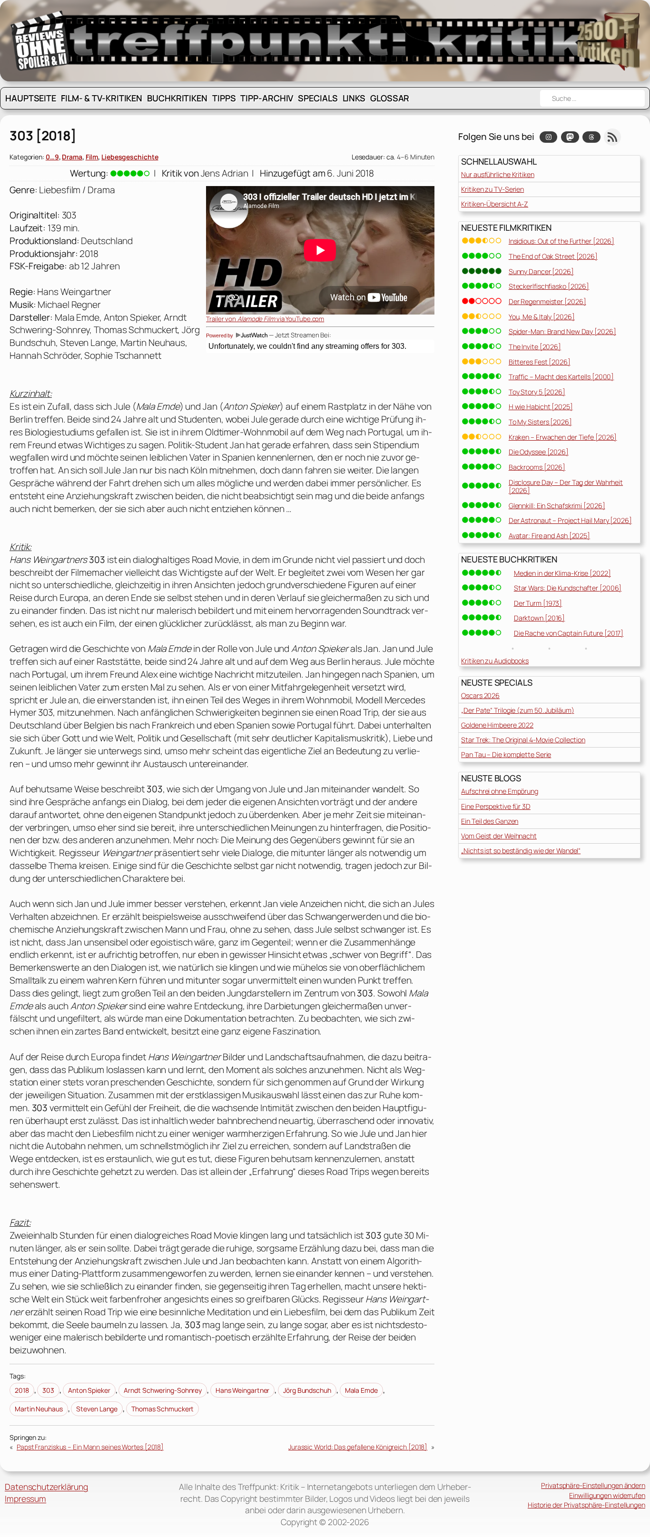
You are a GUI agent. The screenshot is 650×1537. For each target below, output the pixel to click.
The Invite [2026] (535, 346)
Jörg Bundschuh (307, 1390)
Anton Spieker (89, 1390)
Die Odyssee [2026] (539, 451)
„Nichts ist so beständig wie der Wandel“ (521, 850)
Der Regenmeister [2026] (547, 301)
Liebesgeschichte (129, 156)
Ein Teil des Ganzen (489, 821)
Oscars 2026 (480, 695)
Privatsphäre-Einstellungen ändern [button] (593, 1485)
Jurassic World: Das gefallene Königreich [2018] (357, 1446)
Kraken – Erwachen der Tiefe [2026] (563, 437)
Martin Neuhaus (39, 1408)
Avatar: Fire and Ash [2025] (549, 535)
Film (92, 156)
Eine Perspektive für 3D (496, 806)
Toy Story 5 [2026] (537, 391)
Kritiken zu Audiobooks (495, 660)
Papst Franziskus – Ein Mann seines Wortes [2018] (90, 1446)
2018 (22, 1390)
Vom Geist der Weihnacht (499, 835)
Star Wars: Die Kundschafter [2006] (568, 587)
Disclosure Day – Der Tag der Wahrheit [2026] (566, 486)
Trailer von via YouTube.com (265, 319)
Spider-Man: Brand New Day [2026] (562, 331)
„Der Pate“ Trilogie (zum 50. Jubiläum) (517, 710)
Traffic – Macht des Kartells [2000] (561, 376)
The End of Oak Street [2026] (553, 256)
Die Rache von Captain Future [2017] (569, 633)
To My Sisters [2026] (540, 421)
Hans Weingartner (242, 1390)
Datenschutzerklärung (46, 1486)
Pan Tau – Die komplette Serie (506, 754)
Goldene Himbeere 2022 (497, 724)
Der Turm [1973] (538, 603)
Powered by (220, 335)
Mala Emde (361, 1390)
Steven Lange (97, 1408)
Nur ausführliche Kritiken (497, 174)
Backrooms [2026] (537, 467)
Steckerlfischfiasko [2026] (549, 286)
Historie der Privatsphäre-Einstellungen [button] (586, 1504)
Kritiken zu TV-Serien (492, 189)
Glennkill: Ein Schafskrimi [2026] (557, 505)
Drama (72, 156)
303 (48, 1390)
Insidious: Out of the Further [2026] (561, 241)
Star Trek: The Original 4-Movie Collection (523, 739)
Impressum (25, 1498)
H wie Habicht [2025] (541, 406)
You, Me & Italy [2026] (542, 316)
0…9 (52, 156)
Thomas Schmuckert (162, 1408)
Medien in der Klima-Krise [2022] (562, 573)
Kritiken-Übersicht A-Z (494, 203)
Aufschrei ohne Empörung (499, 791)
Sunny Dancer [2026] (541, 271)
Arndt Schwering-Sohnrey (163, 1390)
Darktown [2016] (539, 617)
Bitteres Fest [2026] (540, 361)
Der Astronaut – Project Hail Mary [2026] (570, 520)
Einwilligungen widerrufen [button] (607, 1495)
